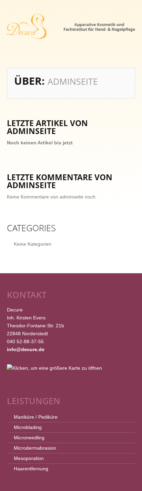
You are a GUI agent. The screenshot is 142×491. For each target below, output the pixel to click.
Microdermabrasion (35, 448)
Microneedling (29, 437)
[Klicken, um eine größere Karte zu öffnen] (54, 367)
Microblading (28, 427)
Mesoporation (29, 458)
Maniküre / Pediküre (36, 417)
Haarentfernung (31, 468)
